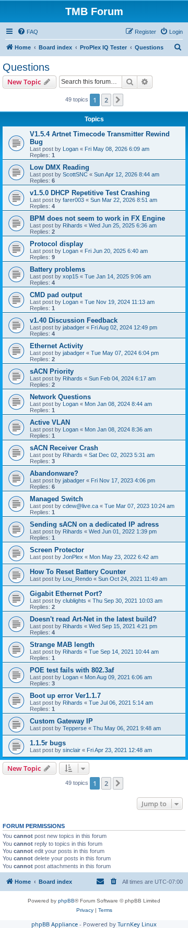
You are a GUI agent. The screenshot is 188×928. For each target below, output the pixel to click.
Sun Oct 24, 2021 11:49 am (132, 579)
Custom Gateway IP (61, 721)
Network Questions (60, 397)
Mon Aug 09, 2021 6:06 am (118, 677)
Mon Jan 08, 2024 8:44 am (118, 404)
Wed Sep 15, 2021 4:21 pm (123, 626)
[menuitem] (27, 32)
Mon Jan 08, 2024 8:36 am (118, 429)
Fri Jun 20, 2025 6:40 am (116, 251)
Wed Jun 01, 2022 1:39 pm (123, 531)
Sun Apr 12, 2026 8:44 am (126, 174)
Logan (70, 149)
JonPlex (73, 557)
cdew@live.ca (80, 506)
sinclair (71, 750)
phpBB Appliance (54, 924)
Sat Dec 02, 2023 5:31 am (122, 455)
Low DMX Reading (59, 167)
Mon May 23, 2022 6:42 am (123, 557)
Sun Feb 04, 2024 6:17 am (122, 378)
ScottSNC (75, 174)
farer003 (73, 200)
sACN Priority (52, 371)
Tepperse (75, 728)
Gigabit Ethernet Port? (66, 594)
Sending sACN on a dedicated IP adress (94, 524)
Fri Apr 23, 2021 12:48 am (119, 750)
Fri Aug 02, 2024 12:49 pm (124, 327)
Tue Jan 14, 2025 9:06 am (118, 276)
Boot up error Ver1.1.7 (65, 696)
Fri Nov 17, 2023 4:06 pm (123, 480)
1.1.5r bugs (48, 743)
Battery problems (57, 269)
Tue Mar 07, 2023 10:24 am (139, 506)
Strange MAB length (62, 645)
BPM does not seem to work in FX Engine (97, 218)
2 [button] (106, 100)
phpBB (66, 901)
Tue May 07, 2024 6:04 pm (125, 353)
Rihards (73, 225)
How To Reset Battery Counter (78, 572)
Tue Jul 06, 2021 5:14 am (121, 703)
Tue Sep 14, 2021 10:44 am (124, 652)
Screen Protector (57, 550)
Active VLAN (50, 422)
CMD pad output (56, 295)
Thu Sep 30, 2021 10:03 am (127, 601)
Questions (26, 67)
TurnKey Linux (137, 924)
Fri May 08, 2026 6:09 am (117, 149)
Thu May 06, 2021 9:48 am (127, 728)
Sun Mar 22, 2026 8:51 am (123, 200)
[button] (118, 100)
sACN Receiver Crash (64, 448)
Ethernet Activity (56, 346)
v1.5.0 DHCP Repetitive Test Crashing (90, 193)
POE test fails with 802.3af (72, 670)
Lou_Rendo (77, 579)
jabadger (74, 327)
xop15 (70, 276)
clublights (74, 601)
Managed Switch (56, 499)
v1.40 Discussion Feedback (74, 320)
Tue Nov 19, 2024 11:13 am (120, 302)
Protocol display (56, 244)
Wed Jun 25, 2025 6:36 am (123, 225)
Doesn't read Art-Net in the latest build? (93, 619)
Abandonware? (54, 473)
